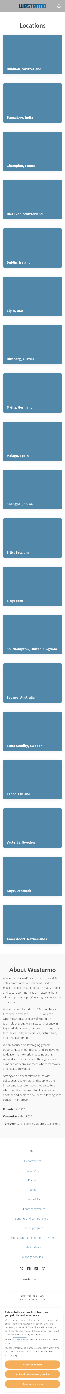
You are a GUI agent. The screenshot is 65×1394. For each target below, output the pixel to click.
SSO (42, 1295)
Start (32, 1151)
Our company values (33, 1209)
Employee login (29, 1295)
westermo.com (32, 1279)
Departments (32, 1161)
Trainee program (32, 1228)
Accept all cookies (32, 1364)
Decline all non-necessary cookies (32, 1374)
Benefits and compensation (32, 1218)
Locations (32, 1170)
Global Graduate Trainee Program (32, 1238)
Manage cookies (32, 1257)
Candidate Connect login (32, 1299)
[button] (59, 6)
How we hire (32, 1199)
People (32, 1180)
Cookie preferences (32, 1383)
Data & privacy (33, 1247)
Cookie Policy (20, 1339)
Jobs (32, 1190)
